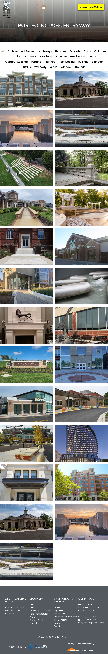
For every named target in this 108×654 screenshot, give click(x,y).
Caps (87, 51)
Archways (45, 51)
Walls (53, 67)
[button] (44, 7)
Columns (100, 51)
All (2, 51)
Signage (97, 62)
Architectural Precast (21, 51)
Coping (16, 56)
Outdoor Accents (16, 62)
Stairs (27, 67)
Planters (50, 62)
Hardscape (77, 56)
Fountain (61, 56)
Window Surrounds (73, 67)
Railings (83, 62)
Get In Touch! (87, 598)
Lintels (92, 56)
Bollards (75, 51)
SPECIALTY (36, 598)
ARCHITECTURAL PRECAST (15, 600)
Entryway (31, 56)
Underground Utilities (91, 7)
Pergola (36, 62)
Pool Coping (67, 62)
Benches (60, 51)
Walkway (40, 67)
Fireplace (46, 56)
